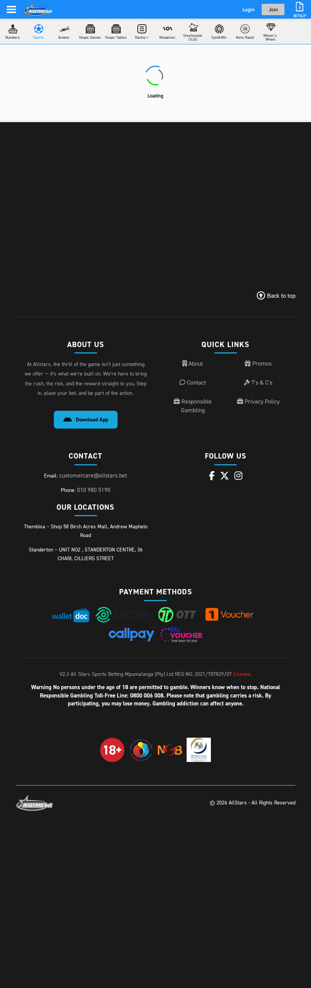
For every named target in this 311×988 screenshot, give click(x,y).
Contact (195, 382)
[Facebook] (212, 475)
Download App (92, 419)
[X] (224, 475)
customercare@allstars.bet (93, 475)
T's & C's (261, 382)
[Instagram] (238, 475)
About (195, 363)
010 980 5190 (93, 489)
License (241, 674)
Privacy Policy (261, 401)
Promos (261, 363)
